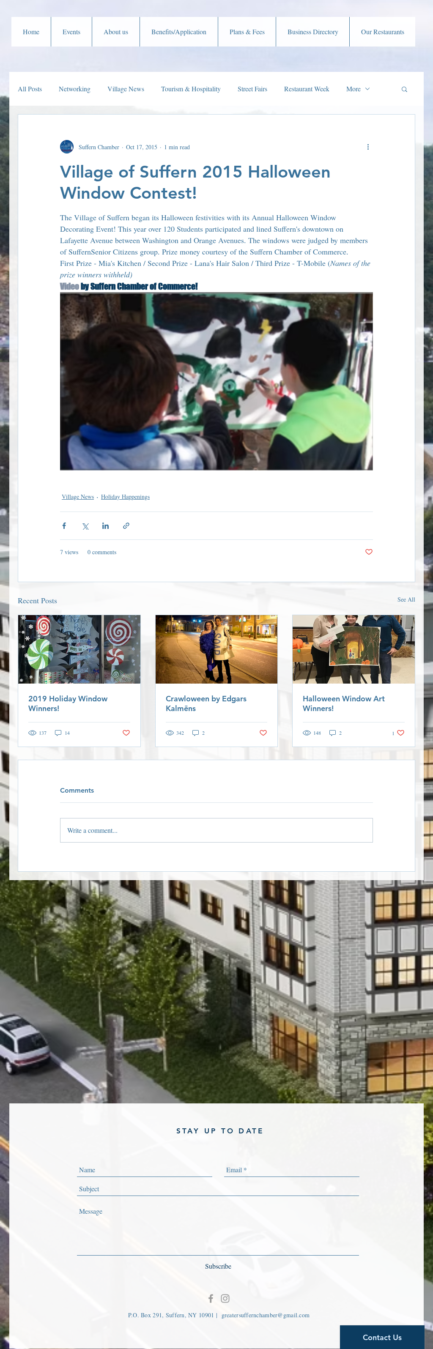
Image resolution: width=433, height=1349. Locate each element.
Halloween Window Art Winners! (344, 703)
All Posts (30, 88)
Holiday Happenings (125, 497)
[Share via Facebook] (64, 526)
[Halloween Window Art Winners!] (354, 649)
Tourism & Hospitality (191, 88)
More (353, 88)
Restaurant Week (306, 88)
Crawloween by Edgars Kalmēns (206, 703)
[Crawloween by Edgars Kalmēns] (217, 649)
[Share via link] (126, 526)
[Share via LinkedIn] (105, 526)
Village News (125, 88)
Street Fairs (252, 88)
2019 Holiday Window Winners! (67, 703)
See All (406, 599)
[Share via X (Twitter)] (85, 526)
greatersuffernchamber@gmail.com (266, 1315)
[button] (71, 32)
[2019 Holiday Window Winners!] (79, 649)
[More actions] (368, 147)
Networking (74, 88)
